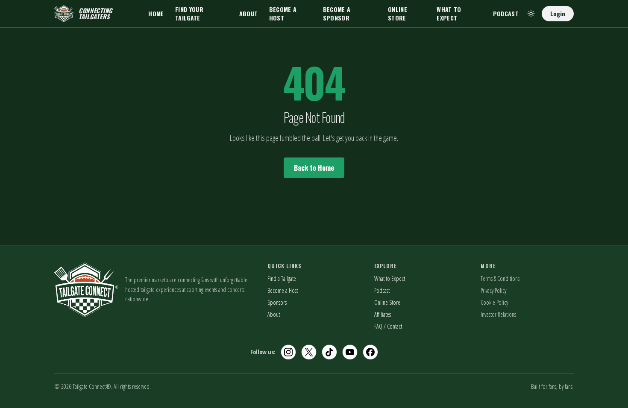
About (248, 13)
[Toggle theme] (531, 13)
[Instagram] (288, 352)
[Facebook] (370, 352)
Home (156, 13)
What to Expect (449, 13)
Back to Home (314, 168)
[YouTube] (350, 352)
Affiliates (382, 314)
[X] (309, 352)
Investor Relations (498, 314)
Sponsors (277, 302)
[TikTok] (329, 352)
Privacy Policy (493, 290)
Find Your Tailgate (189, 13)
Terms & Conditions (500, 278)
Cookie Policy (494, 302)
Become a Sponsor (337, 13)
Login (557, 13)
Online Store (397, 13)
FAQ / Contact (388, 326)
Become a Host (283, 13)
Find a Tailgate (281, 278)
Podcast (506, 13)
